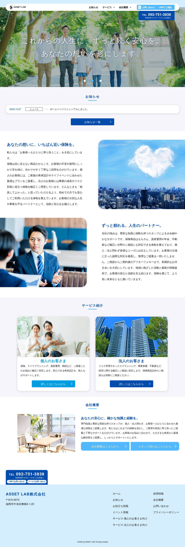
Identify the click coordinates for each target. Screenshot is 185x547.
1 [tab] (84, 81)
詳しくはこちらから (53, 384)
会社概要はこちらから (105, 446)
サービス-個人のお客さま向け (130, 518)
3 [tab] (100, 81)
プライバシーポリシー (166, 512)
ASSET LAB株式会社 (26, 494)
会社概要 (158, 499)
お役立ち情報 (120, 506)
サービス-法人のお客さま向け (130, 524)
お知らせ (93, 7)
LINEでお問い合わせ (17, 481)
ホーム (117, 493)
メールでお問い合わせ (37, 481)
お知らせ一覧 (92, 122)
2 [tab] (92, 81)
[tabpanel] (92, 47)
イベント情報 (120, 512)
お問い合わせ (161, 506)
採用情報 (158, 493)
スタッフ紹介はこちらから (154, 446)
